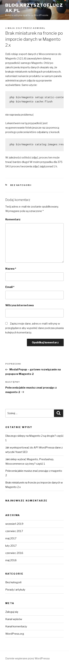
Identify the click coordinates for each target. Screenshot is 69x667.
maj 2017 (10, 538)
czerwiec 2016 (14, 553)
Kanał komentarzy (16, 626)
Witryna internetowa (19, 305)
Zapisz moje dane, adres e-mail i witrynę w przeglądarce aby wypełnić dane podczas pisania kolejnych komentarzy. (34, 328)
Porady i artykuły (15, 589)
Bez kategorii (21, 185)
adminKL (39, 28)
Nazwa (10, 268)
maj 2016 (11, 560)
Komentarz (13, 219)
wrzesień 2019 (14, 523)
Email (9, 287)
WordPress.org (14, 633)
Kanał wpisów (13, 619)
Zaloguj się (11, 611)
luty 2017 (11, 545)
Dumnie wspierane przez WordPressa (27, 658)
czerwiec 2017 (14, 531)
